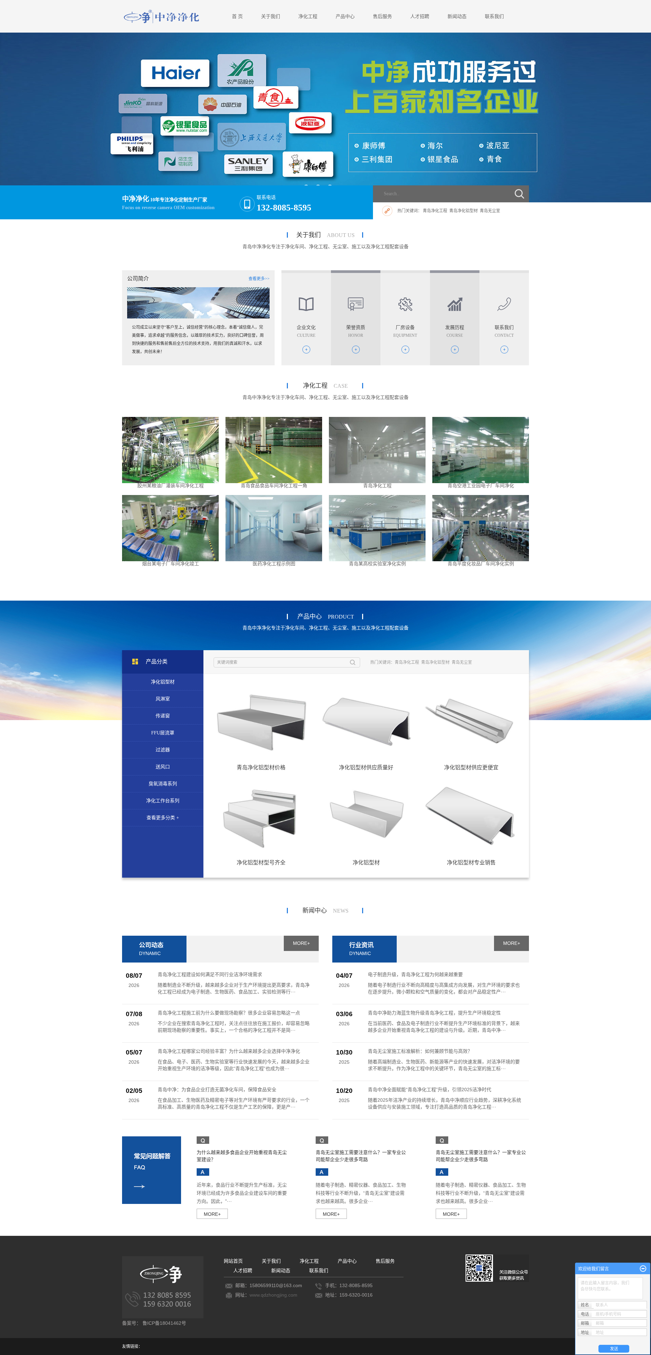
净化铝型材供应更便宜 (471, 767)
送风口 (163, 766)
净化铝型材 (163, 681)
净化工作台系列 (162, 800)
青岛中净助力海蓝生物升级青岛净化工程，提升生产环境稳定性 (434, 1012)
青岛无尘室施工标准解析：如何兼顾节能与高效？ (420, 1051)
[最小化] (643, 1268)
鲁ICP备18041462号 (164, 1323)
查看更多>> (259, 278)
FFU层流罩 (162, 732)
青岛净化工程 (435, 210)
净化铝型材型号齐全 (261, 862)
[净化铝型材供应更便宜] (471, 720)
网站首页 (233, 1261)
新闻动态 (457, 16)
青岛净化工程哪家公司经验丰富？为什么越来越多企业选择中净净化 (229, 1051)
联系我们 (494, 16)
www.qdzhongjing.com (273, 1295)
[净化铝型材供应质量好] (366, 720)
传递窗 (163, 715)
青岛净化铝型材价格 (261, 767)
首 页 (237, 16)
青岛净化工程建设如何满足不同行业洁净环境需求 (210, 974)
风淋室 (163, 698)
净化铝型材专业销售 (471, 862)
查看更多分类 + (162, 817)
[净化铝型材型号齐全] (261, 815)
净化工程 (307, 16)
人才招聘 (419, 16)
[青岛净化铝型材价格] (261, 720)
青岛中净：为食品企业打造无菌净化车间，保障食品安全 (217, 1089)
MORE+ (301, 943)
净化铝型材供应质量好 (366, 767)
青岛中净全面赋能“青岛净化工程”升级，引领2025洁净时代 (429, 1089)
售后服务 (382, 16)
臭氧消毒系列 (163, 783)
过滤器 (163, 749)
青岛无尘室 (490, 210)
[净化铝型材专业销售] (471, 815)
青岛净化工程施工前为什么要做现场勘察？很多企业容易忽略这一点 (229, 1012)
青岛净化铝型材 (463, 210)
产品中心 (345, 16)
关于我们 (270, 16)
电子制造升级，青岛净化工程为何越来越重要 (415, 974)
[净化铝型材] (366, 815)
